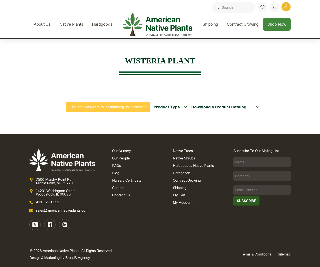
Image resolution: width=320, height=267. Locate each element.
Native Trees (183, 151)
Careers (118, 188)
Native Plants (71, 24)
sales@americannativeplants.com (62, 210)
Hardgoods (102, 24)
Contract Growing (243, 24)
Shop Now (276, 24)
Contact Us (121, 195)
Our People (121, 158)
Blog (115, 173)
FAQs (116, 165)
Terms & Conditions (256, 254)
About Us (42, 24)
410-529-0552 (47, 202)
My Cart (179, 195)
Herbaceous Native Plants (193, 165)
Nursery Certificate (126, 180)
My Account (182, 202)
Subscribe (246, 201)
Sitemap (284, 254)
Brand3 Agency (77, 257)
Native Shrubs (184, 158)
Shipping (210, 24)
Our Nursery (121, 151)
